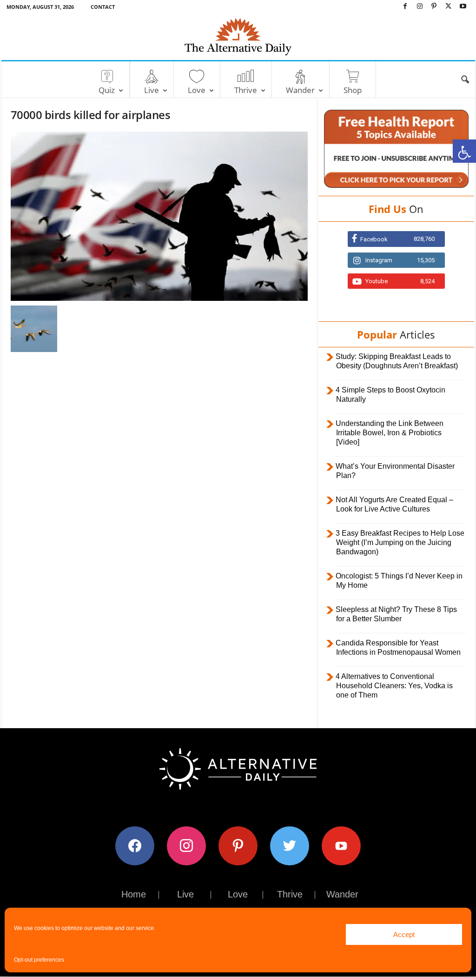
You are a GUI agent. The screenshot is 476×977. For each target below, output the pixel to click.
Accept (404, 934)
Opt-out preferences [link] (39, 960)
